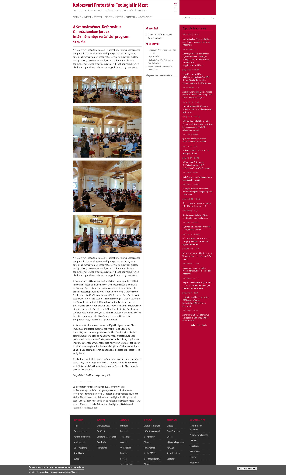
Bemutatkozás (103, 425)
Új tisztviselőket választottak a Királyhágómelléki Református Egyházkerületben (195, 241)
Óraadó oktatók (174, 431)
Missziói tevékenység (199, 434)
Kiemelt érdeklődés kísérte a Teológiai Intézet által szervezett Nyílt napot (197, 109)
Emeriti (170, 436)
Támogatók (102, 447)
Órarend (123, 442)
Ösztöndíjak (125, 447)
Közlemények (79, 442)
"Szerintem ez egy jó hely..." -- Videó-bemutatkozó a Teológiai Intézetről (196, 271)
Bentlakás (101, 442)
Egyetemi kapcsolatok (106, 436)
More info (75, 472)
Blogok (77, 458)
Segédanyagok (126, 464)
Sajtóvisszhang (80, 447)
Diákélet (193, 440)
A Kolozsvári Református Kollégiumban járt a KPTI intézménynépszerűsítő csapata (196, 165)
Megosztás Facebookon (159, 75)
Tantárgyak (125, 436)
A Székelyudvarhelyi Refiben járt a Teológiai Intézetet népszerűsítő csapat (197, 256)
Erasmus (124, 453)
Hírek (76, 425)
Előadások (194, 445)
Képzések (124, 431)
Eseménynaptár (80, 431)
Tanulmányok (149, 447)
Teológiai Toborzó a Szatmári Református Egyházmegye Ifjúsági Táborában (197, 192)
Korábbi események (82, 436)
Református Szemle (152, 458)
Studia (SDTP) (150, 453)
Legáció (193, 456)
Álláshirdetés (79, 453)
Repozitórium (149, 436)
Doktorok (171, 458)
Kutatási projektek (152, 425)
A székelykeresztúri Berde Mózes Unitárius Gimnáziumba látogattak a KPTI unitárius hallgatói (197, 95)
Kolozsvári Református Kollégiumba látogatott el (111, 397)
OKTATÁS (108, 17)
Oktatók (170, 425)
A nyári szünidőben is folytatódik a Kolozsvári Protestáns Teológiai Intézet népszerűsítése (197, 285)
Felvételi (124, 425)
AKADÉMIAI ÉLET (144, 17)
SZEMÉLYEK (130, 17)
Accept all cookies (246, 468)
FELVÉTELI (98, 17)
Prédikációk (195, 451)
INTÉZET (87, 17)
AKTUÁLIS (77, 17)
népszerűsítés (154, 56)
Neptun (123, 458)
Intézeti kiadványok (152, 431)
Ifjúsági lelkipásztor (175, 442)
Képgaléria (194, 462)
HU (175, 4)
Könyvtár (147, 464)
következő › (202, 325)
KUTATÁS (119, 17)
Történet (101, 431)
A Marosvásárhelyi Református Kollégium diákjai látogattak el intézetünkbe (195, 318)
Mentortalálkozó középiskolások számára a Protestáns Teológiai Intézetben (196, 42)
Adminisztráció (173, 453)
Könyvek (147, 442)
